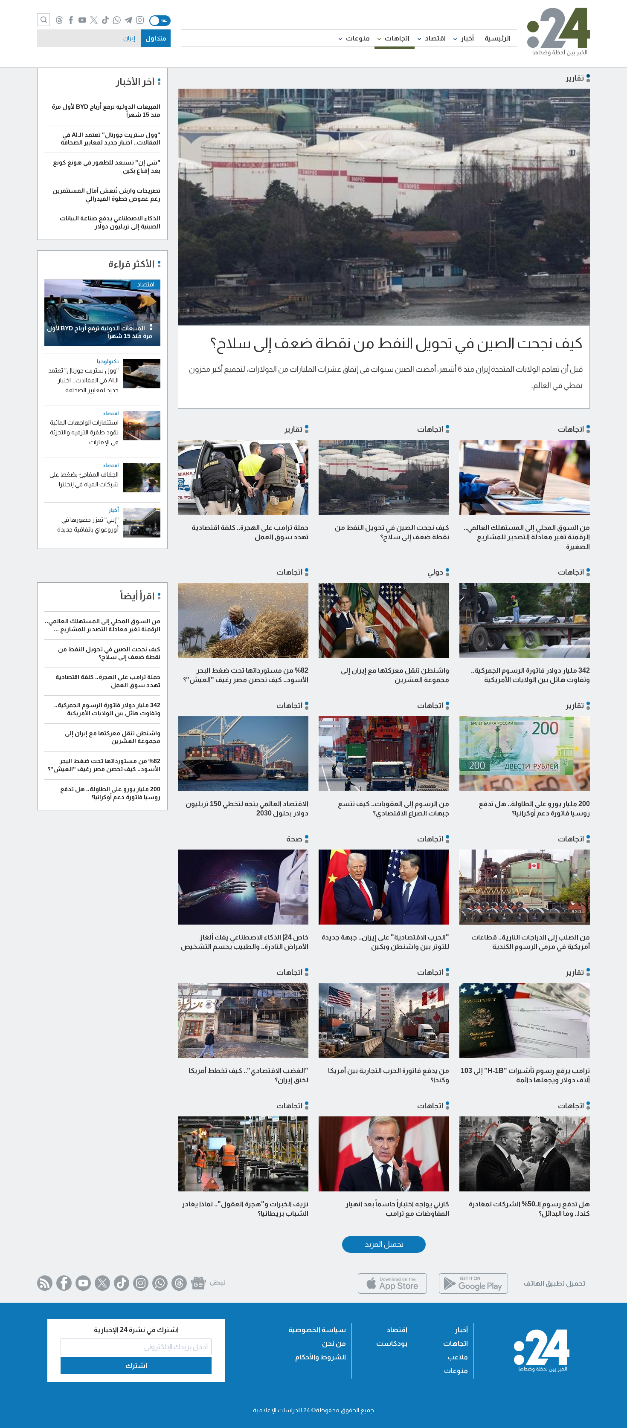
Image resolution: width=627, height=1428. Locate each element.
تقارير (293, 429)
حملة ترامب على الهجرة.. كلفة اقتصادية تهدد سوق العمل (250, 532)
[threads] (59, 20)
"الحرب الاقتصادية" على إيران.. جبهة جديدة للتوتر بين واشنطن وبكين (385, 942)
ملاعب (457, 1357)
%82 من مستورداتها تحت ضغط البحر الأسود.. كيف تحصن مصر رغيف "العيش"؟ (245, 675)
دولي (435, 572)
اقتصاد (435, 38)
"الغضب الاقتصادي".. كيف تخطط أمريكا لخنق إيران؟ (248, 1075)
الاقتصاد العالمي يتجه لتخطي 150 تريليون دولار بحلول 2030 (247, 808)
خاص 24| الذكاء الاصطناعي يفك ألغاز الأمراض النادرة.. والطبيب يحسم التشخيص (244, 942)
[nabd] (217, 1283)
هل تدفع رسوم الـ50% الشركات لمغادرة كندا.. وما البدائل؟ (529, 1208)
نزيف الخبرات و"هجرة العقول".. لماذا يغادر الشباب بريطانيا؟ (245, 1208)
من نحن (334, 1343)
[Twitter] (102, 1283)
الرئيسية (498, 38)
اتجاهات (397, 38)
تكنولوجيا (108, 361)
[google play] (473, 1291)
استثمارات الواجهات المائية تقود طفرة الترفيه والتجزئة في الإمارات (84, 432)
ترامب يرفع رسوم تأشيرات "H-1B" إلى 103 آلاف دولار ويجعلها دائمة (525, 1075)
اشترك (136, 1365)
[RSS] (44, 1283)
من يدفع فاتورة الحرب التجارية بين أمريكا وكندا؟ (388, 1075)
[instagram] (140, 20)
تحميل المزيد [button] (384, 1244)
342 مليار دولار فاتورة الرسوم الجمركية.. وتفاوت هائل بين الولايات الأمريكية (530, 675)
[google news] (198, 1283)
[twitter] (94, 20)
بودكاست (391, 1343)
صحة (294, 839)
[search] (43, 19)
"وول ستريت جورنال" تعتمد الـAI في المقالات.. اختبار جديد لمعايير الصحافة (83, 380)
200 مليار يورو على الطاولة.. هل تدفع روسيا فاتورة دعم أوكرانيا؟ (534, 808)
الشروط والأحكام (320, 1357)
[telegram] (128, 20)
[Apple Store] (392, 1291)
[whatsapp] (117, 20)
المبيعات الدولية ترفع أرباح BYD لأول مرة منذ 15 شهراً (99, 331)
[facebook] (71, 20)
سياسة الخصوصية (317, 1329)
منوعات (358, 38)
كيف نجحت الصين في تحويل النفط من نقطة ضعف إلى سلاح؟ (396, 343)
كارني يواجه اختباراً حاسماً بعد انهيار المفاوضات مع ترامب (397, 1208)
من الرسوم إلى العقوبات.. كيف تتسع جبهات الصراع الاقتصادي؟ (393, 808)
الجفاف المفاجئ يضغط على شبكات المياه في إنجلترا (84, 479)
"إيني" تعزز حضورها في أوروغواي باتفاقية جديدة (88, 524)
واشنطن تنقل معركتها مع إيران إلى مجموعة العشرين (395, 675)
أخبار (467, 38)
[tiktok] (105, 20)
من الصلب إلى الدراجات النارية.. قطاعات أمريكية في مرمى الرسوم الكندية (530, 942)
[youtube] (82, 20)
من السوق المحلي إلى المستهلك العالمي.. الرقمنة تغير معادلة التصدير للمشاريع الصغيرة (527, 537)
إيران (129, 38)
